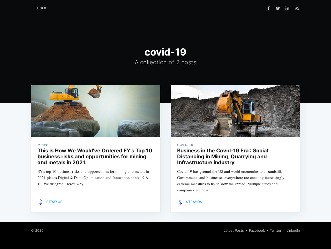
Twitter (275, 230)
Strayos (54, 202)
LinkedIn (293, 230)
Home (42, 8)
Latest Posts (234, 230)
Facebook (257, 230)
